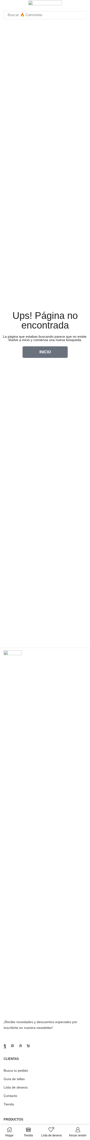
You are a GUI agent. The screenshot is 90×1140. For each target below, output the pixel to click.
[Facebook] (5, 1045)
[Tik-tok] (28, 1045)
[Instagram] (12, 1045)
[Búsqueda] (81, 15)
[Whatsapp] (20, 1045)
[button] (6, 4)
